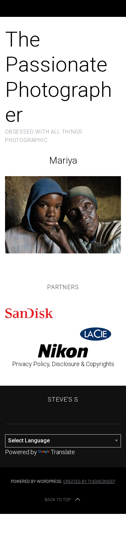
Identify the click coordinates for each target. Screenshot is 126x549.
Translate (63, 452)
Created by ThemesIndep (89, 481)
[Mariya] (63, 251)
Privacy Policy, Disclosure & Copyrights (63, 363)
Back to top (58, 499)
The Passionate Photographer (58, 77)
